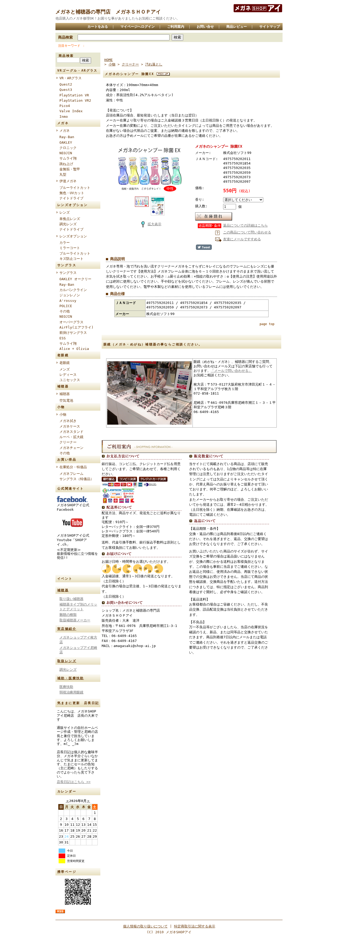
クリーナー (68, 442)
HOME (108, 60)
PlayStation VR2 (75, 100)
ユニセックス (69, 380)
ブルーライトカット (74, 188)
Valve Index (71, 111)
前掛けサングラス (73, 333)
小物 (62, 414)
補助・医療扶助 (70, 678)
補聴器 (64, 394)
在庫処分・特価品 (73, 467)
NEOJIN (65, 153)
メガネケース (69, 426)
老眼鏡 (64, 363)
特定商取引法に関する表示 (194, 926)
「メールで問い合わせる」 (231, 371)
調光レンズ (68, 224)
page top (267, 324)
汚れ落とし (153, 64)
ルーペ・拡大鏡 (71, 437)
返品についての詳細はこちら (245, 225)
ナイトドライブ (71, 198)
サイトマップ (269, 27)
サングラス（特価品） (76, 479)
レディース (68, 375)
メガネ (64, 131)
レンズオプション (73, 236)
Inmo (63, 117)
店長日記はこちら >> (74, 782)
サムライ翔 (68, 158)
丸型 (62, 174)
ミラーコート (69, 248)
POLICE (65, 306)
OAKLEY (65, 142)
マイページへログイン (137, 27)
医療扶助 (66, 687)
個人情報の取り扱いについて (145, 926)
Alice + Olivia (74, 349)
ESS (62, 338)
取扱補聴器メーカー (74, 620)
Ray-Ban (66, 137)
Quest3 (65, 90)
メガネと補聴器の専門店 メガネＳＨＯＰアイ (108, 12)
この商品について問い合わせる (247, 232)
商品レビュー (236, 27)
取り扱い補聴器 (71, 599)
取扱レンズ (66, 661)
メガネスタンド (71, 432)
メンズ (64, 369)
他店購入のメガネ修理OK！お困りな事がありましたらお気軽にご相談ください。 (117, 18)
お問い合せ (205, 27)
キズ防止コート (71, 259)
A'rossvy (67, 301)
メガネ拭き (68, 421)
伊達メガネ (68, 181)
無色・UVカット (71, 193)
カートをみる (97, 27)
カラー (64, 243)
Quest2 (65, 84)
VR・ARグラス (70, 78)
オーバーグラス (71, 322)
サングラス (68, 273)
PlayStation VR (74, 95)
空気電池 (66, 400)
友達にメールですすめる (242, 239)
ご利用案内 (175, 27)
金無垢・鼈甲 (69, 169)
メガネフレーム (71, 474)
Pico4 (64, 106)
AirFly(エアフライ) (76, 327)
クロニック (68, 148)
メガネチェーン (71, 448)
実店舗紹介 (66, 629)
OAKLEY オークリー (75, 279)
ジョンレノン (69, 295)
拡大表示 (154, 224)
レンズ (64, 212)
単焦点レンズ (69, 219)
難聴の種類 (68, 615)
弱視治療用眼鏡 (71, 692)
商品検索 (65, 37)
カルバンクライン (73, 290)
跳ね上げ (66, 164)
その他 (64, 311)
